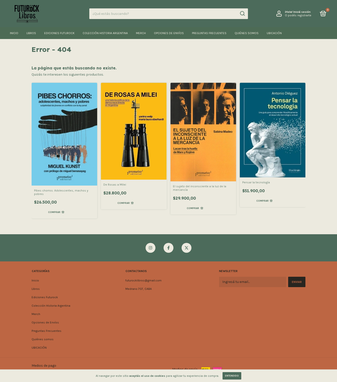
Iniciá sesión (302, 12)
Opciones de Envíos (169, 33)
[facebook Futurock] (168, 248)
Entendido (232, 375)
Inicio (14, 33)
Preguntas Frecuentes (209, 33)
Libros (31, 33)
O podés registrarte (298, 15)
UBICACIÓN (274, 33)
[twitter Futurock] (186, 248)
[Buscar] (242, 13)
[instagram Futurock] (150, 248)
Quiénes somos (247, 33)
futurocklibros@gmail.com (143, 280)
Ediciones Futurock (59, 33)
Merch (141, 33)
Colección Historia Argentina (105, 33)
